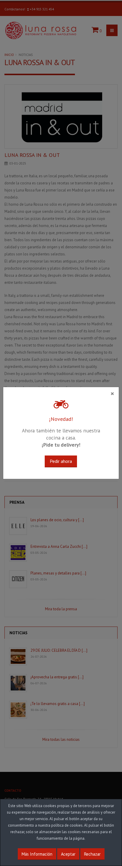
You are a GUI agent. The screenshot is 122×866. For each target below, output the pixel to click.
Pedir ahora (61, 461)
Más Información (37, 854)
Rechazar (92, 854)
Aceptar (68, 854)
